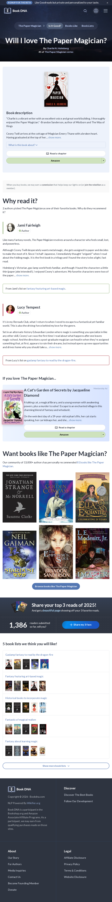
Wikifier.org (33, 803)
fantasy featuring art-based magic (46, 288)
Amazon (55, 160)
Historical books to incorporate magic (26, 698)
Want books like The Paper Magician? (55, 453)
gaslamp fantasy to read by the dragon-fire (51, 360)
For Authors (15, 864)
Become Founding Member (23, 883)
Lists (88, 25)
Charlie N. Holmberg (58, 48)
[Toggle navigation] (105, 11)
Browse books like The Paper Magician (56, 586)
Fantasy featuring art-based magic (24, 676)
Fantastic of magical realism (20, 719)
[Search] (85, 11)
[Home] (17, 11)
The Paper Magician (29, 25)
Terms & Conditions (75, 870)
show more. (54, 137)
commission (47, 184)
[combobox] (85, 11)
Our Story (13, 857)
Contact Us (14, 876)
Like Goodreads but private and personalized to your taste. (67, 2)
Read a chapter (58, 153)
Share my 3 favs (82, 624)
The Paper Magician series (59, 51)
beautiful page (52, 610)
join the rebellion (93, 184)
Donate (12, 889)
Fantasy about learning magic (21, 741)
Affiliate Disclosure (75, 857)
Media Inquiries (17, 870)
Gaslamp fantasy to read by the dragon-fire (29, 654)
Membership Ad (100, 388)
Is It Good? (54, 25)
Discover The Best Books (78, 794)
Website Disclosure (75, 876)
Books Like (71, 25)
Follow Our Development (78, 801)
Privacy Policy (72, 864)
